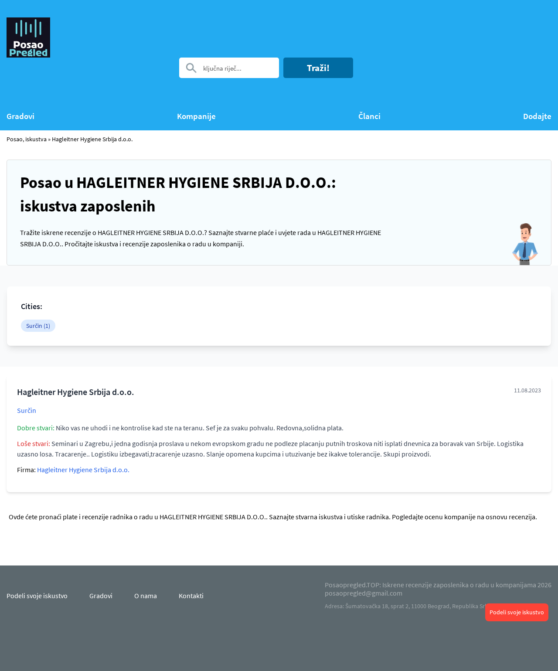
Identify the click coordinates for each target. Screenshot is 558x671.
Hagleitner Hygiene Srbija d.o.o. (92, 139)
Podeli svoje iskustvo (517, 612)
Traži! (318, 68)
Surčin (26, 410)
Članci (369, 116)
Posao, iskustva (27, 139)
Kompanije (196, 116)
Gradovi (20, 116)
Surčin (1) (38, 326)
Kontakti (191, 595)
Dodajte (537, 116)
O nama (145, 595)
